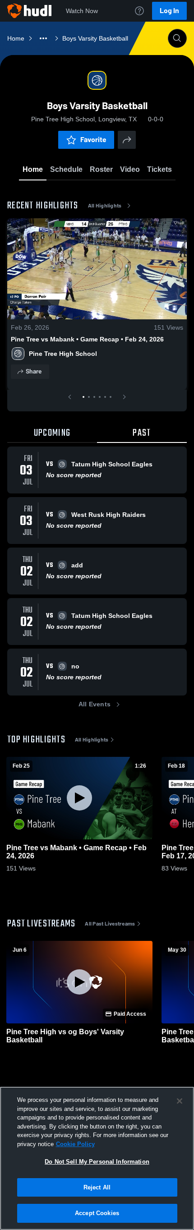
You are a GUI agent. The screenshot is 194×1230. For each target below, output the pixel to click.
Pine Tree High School (63, 353)
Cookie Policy (75, 1144)
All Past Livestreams (110, 923)
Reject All (97, 1187)
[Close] (179, 1101)
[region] (97, 1158)
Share (34, 371)
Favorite (93, 140)
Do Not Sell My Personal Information (97, 1161)
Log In (169, 11)
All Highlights (105, 205)
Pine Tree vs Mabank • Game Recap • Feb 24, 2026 (87, 339)
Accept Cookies (97, 1213)
